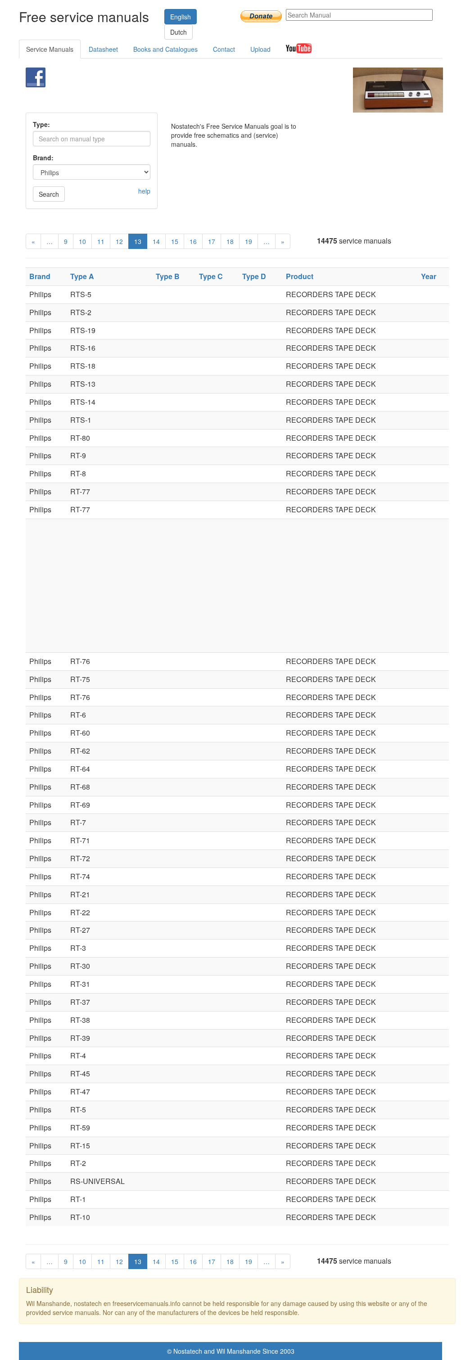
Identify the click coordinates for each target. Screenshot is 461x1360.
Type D (254, 276)
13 (137, 241)
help (144, 190)
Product (299, 276)
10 (82, 241)
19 (248, 241)
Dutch (178, 31)
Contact (224, 49)
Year (428, 276)
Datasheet (103, 49)
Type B (168, 276)
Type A (82, 276)
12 (119, 241)
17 (211, 241)
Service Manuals (49, 49)
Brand (39, 276)
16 (193, 241)
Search (49, 194)
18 (230, 241)
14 (156, 241)
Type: (41, 124)
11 (100, 241)
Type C (211, 276)
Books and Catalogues (165, 49)
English (180, 16)
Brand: (43, 157)
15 (174, 241)
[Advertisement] (219, 90)
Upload (260, 49)
